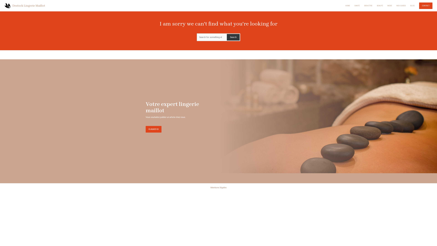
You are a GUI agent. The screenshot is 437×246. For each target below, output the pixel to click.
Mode (389, 6)
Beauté (380, 6)
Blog (412, 6)
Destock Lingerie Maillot (28, 5)
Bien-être (368, 6)
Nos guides (401, 6)
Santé (357, 6)
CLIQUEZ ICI (154, 129)
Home (347, 6)
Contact (426, 6)
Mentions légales (218, 187)
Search (233, 37)
